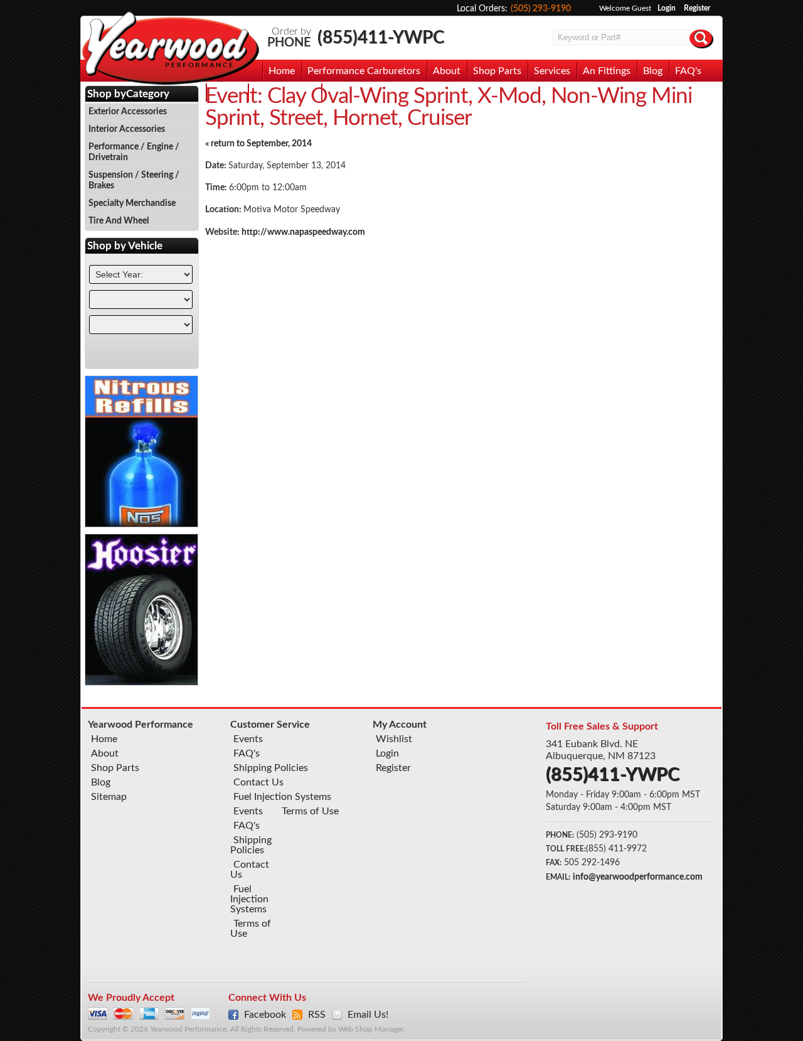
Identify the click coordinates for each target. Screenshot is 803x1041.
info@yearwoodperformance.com (638, 877)
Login (666, 8)
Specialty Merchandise (132, 203)
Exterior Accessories (127, 111)
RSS (317, 1015)
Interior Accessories (126, 129)
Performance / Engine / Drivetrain (133, 152)
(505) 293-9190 (541, 8)
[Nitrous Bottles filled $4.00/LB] (141, 524)
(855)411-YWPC (381, 37)
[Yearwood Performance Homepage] (170, 49)
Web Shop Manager (370, 1029)
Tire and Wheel (118, 221)
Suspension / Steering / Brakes (133, 180)
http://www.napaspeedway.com (303, 232)
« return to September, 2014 (258, 143)
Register (697, 8)
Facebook (265, 1015)
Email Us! (368, 1015)
